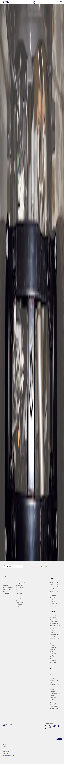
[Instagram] (59, 726)
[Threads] (46, 728)
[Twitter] (50, 726)
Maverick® (49, 567)
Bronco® (43, 567)
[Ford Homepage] (59, 739)
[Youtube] (54, 726)
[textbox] (13, 566)
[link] (4, 740)
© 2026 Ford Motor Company (9, 739)
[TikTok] (50, 728)
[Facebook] (46, 726)
